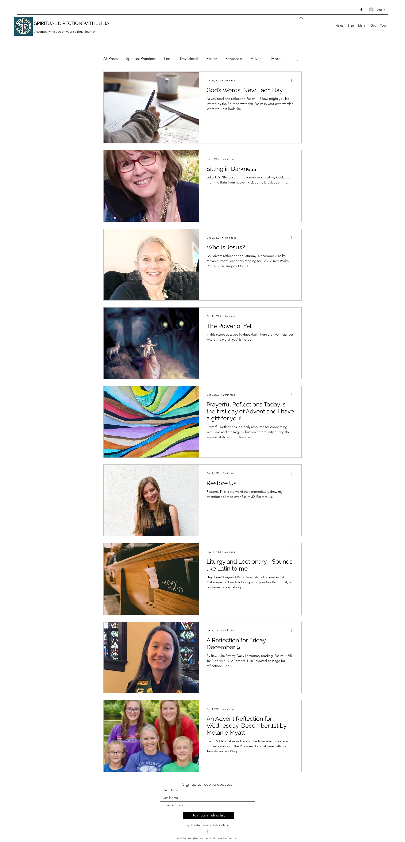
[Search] (301, 19)
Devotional (189, 58)
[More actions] (293, 80)
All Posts (110, 58)
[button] (296, 59)
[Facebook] (361, 9)
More (275, 58)
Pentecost (233, 58)
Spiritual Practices (141, 58)
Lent (167, 58)
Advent (257, 58)
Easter (212, 58)
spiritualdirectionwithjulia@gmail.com (208, 825)
